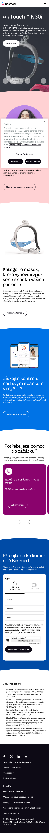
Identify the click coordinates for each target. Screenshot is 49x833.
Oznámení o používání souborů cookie (19, 797)
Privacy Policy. (15, 145)
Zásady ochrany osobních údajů (16, 802)
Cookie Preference (11, 813)
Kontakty (7, 786)
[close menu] (45, 3)
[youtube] (26, 756)
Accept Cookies (33, 161)
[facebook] (4, 756)
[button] (11, 43)
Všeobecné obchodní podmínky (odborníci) (22, 808)
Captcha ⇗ (34, 643)
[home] (8, 3)
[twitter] (11, 756)
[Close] (44, 121)
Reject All (15, 161)
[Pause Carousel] (43, 81)
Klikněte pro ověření (25, 641)
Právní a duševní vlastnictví (14, 791)
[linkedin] (18, 756)
